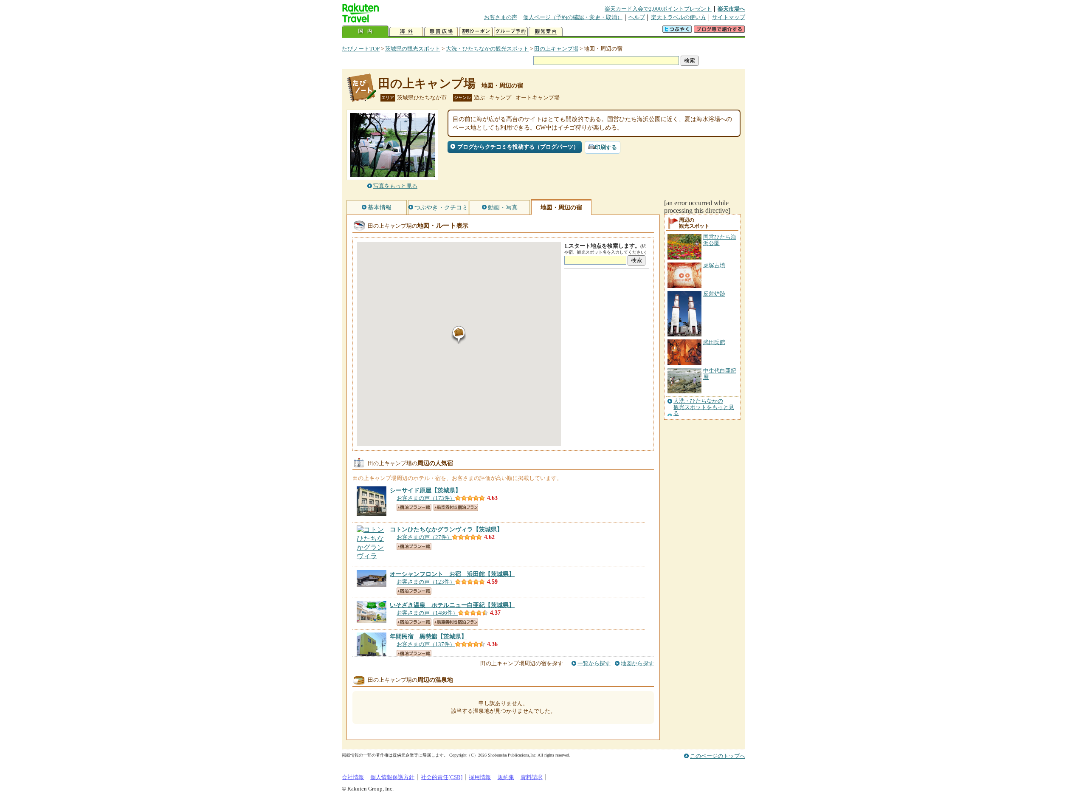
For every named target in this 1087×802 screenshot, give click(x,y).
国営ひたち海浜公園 (719, 240)
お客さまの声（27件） (424, 537)
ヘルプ (636, 17)
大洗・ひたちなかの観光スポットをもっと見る (703, 407)
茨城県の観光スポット (412, 48)
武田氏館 (714, 342)
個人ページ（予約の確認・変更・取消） (572, 17)
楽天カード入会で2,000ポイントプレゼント (658, 9)
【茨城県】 (425, 490)
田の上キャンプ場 (556, 48)
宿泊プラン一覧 (414, 507)
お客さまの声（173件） (426, 498)
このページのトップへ (717, 756)
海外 (406, 31)
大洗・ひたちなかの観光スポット (487, 48)
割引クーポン (476, 31)
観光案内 (546, 31)
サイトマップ (728, 17)
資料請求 (532, 777)
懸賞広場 (441, 31)
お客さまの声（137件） (426, 644)
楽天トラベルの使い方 (678, 17)
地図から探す (637, 663)
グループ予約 (511, 31)
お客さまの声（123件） (426, 582)
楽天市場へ (731, 9)
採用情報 (480, 777)
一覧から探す (594, 663)
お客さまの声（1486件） (427, 613)
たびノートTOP (361, 48)
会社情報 (353, 777)
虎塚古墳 (714, 265)
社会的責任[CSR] (441, 777)
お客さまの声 (500, 17)
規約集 (506, 777)
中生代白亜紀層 (719, 373)
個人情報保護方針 (392, 777)
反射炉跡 (714, 294)
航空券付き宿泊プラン (456, 507)
